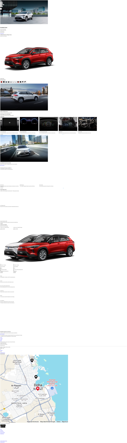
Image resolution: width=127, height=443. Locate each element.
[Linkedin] (63, 436)
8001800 (1, 350)
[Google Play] (63, 425)
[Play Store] (63, 427)
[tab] (1, 343)
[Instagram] (63, 435)
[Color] (8, 82)
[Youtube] (63, 437)
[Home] (4, 0)
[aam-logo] (4, 1)
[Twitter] (63, 438)
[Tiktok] (63, 439)
